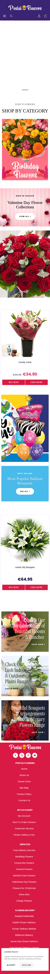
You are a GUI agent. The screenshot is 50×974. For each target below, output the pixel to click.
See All (24, 491)
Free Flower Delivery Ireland (24, 947)
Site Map (24, 787)
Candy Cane (25, 362)
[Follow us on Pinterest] (28, 755)
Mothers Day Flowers (24, 875)
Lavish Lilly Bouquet (25, 567)
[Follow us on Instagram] (21, 755)
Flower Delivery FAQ (24, 834)
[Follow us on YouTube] (34, 755)
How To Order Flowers (24, 822)
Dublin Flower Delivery (24, 922)
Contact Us (24, 800)
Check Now (12, 689)
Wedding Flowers (24, 856)
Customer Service (24, 828)
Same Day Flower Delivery (24, 941)
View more (36, 382)
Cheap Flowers (24, 900)
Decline (26, 965)
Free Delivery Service (24, 850)
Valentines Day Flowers (24, 881)
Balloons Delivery (24, 935)
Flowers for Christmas (24, 888)
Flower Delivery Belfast (24, 928)
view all (24, 216)
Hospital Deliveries (24, 916)
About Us (24, 775)
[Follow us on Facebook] (15, 755)
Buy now (14, 382)
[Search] (11, 16)
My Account (24, 815)
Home (24, 768)
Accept (11, 965)
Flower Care (24, 781)
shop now (38, 644)
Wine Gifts (24, 894)
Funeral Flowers (24, 869)
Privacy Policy (24, 794)
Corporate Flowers (24, 862)
